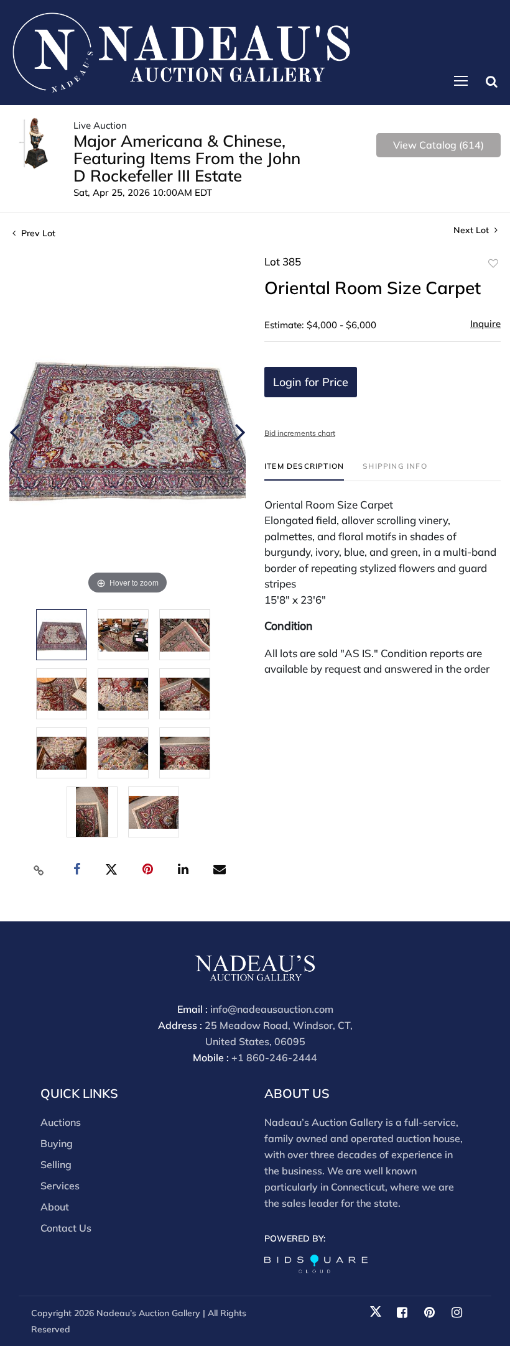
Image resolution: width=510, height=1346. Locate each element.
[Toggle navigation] (461, 81)
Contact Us (65, 1228)
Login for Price (310, 382)
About (54, 1207)
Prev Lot (37, 233)
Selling (56, 1164)
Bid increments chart (299, 433)
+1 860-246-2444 (274, 1057)
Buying (56, 1143)
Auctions (60, 1122)
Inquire (485, 324)
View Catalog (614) (438, 145)
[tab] (304, 471)
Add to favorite (493, 263)
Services (60, 1185)
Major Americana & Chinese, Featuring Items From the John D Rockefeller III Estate (186, 158)
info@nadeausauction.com (271, 1009)
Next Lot (472, 230)
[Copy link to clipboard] (39, 869)
